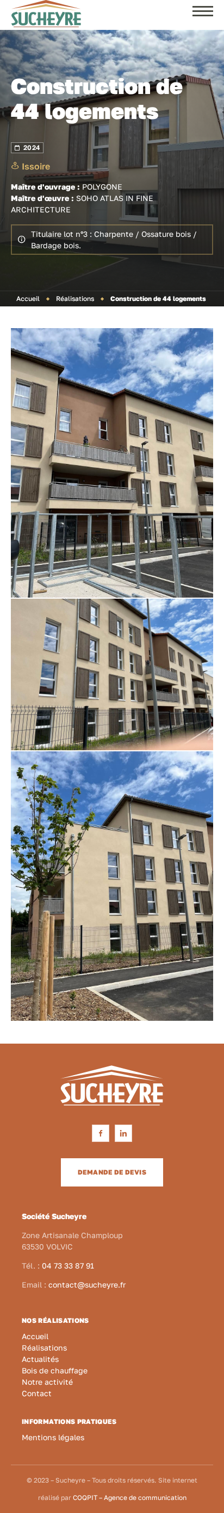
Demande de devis (112, 1172)
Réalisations (75, 298)
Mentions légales (53, 1437)
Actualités (40, 1359)
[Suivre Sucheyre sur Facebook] (100, 1133)
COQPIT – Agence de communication (129, 1497)
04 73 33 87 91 (68, 1265)
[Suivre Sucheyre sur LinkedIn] (123, 1133)
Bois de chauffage (55, 1370)
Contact (37, 1393)
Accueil (28, 298)
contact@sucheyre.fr (87, 1284)
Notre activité (47, 1381)
